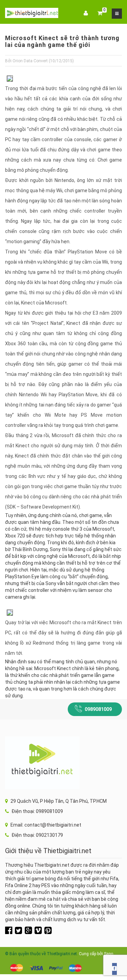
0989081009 (98, 709)
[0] (100, 13)
